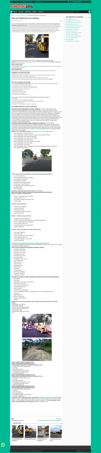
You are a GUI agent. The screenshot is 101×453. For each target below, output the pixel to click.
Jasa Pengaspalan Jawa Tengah (26, 1)
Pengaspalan (34, 131)
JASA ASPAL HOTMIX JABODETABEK (73, 36)
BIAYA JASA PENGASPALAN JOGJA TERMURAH (25, 18)
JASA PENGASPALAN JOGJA (18, 20)
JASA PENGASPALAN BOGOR (72, 29)
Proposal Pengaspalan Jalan (39, 1)
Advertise (35, 12)
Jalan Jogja (41, 131)
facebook (70, 2)
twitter (68, 2)
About (12, 1)
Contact (16, 1)
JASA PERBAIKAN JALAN (71, 19)
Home (11, 12)
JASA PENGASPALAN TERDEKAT (72, 41)
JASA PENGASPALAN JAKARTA (72, 24)
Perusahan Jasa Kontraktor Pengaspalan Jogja (29, 243)
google (72, 2)
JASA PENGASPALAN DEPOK (72, 31)
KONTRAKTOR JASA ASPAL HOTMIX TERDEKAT (21, 451)
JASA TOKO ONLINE (86, 451)
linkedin (76, 2)
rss (74, 2)
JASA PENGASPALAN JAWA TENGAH (73, 22)
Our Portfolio (28, 12)
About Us (15, 12)
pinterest (80, 2)
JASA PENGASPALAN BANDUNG (72, 27)
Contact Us (40, 12)
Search (90, 12)
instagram (78, 2)
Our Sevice (21, 12)
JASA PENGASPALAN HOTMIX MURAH (74, 26)
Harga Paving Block (69, 39)
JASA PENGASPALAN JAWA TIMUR (73, 20)
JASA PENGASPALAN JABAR (72, 37)
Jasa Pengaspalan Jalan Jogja (26, 66)
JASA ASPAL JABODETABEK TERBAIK (73, 32)
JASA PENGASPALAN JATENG (72, 34)
